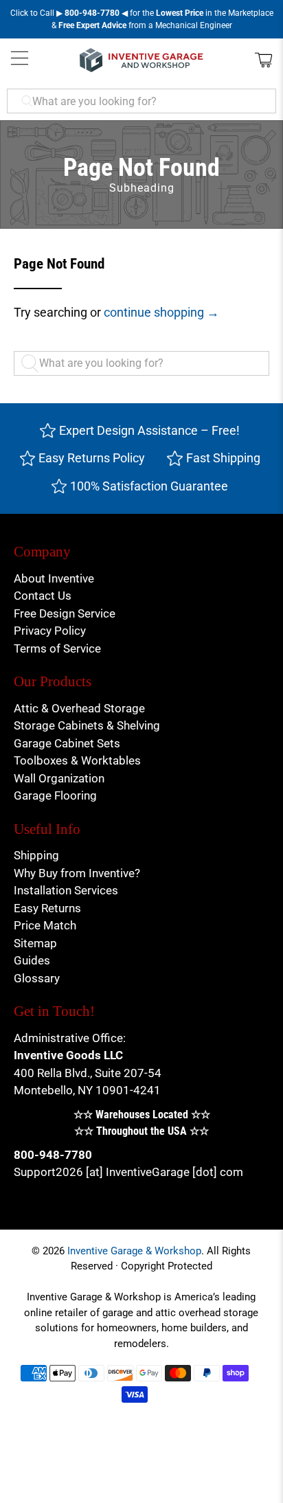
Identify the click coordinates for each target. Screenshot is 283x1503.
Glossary (37, 978)
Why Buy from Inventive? (77, 873)
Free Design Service (64, 613)
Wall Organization (59, 778)
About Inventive (54, 578)
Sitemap (35, 943)
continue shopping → (161, 312)
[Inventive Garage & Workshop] (141, 60)
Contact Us (42, 595)
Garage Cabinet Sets (67, 743)
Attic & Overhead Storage (79, 708)
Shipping (36, 855)
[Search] (33, 363)
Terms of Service (57, 648)
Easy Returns (47, 908)
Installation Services (66, 890)
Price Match (45, 925)
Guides (32, 960)
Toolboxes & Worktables (77, 760)
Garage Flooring (55, 795)
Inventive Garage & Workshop (134, 1251)
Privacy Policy (50, 630)
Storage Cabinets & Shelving (87, 725)
